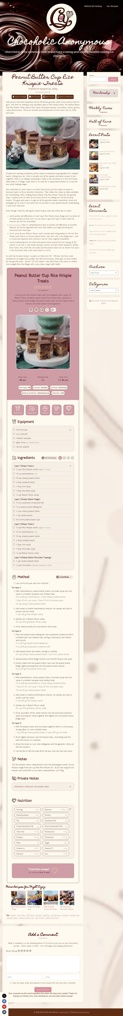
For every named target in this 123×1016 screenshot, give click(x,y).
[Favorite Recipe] (47, 310)
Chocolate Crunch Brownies (104, 225)
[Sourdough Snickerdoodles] (94, 178)
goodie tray (56, 915)
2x (64, 458)
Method (45, 413)
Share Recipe (50, 97)
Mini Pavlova (103, 140)
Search (91, 76)
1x (60, 458)
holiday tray (74, 915)
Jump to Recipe (20, 97)
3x (68, 458)
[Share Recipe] (36, 310)
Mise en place (14, 225)
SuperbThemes (83, 1012)
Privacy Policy (64, 1012)
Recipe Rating (11, 951)
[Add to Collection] (42, 310)
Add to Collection (66, 97)
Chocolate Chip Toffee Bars (107, 164)
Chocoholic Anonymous (98, 216)
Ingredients (32, 413)
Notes (56, 413)
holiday (65, 915)
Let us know (33, 872)
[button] (35, 287)
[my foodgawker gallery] (103, 303)
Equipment (18, 413)
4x (72, 458)
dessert (39, 915)
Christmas (30, 915)
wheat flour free (52, 918)
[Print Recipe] (31, 310)
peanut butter (12, 918)
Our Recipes (112, 6)
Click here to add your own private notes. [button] (31, 787)
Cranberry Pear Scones (107, 187)
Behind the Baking (93, 6)
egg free (46, 915)
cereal (13, 915)
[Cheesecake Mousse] (94, 155)
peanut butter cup (26, 918)
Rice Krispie (39, 918)
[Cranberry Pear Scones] (94, 190)
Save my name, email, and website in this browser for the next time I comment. (44, 983)
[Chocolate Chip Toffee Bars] (94, 167)
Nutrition (68, 413)
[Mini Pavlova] (94, 143)
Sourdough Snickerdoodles (105, 176)
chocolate (21, 915)
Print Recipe (35, 97)
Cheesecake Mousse (107, 152)
